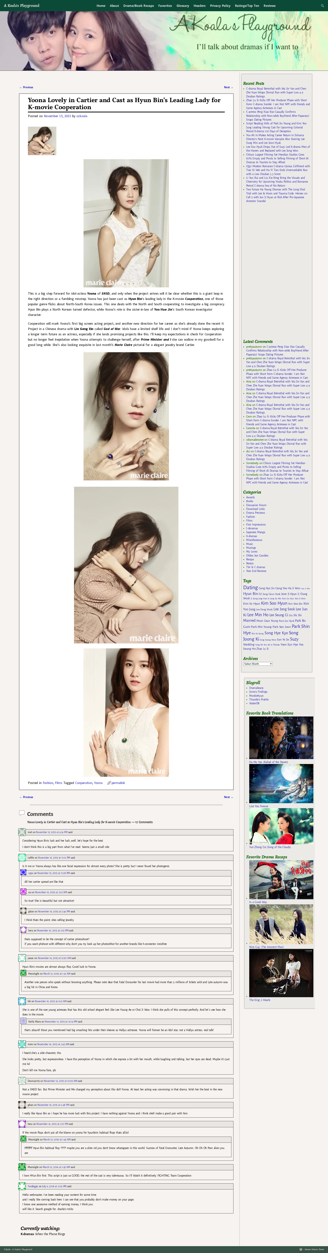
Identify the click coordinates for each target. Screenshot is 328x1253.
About (114, 6)
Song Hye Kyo (276, 633)
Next (228, 87)
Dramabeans (256, 687)
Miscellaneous (254, 539)
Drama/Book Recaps (138, 6)
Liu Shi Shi (295, 615)
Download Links (255, 508)
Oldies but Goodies (257, 555)
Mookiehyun (256, 695)
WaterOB (254, 703)
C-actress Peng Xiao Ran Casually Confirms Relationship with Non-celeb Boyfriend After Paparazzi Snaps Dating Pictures (277, 115)
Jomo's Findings (258, 691)
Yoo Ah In (268, 645)
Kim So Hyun (251, 603)
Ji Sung (254, 598)
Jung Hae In (263, 598)
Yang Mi (259, 645)
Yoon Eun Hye (289, 644)
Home (101, 6)
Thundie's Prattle (258, 699)
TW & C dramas (255, 567)
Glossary (183, 6)
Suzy (294, 639)
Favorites (165, 6)
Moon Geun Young (267, 620)
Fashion (48, 783)
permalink (118, 783)
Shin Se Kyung (258, 634)
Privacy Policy (220, 6)
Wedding (248, 644)
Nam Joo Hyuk (286, 621)
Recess (249, 563)
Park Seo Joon (282, 627)
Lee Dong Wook (264, 609)
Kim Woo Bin (295, 603)
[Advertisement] (271, 272)
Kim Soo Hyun (274, 603)
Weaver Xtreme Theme (314, 1249)
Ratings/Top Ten (247, 6)
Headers (200, 6)
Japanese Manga (255, 532)
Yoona (98, 783)
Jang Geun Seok (271, 594)
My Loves (251, 551)
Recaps (250, 559)
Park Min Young (261, 627)
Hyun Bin (250, 594)
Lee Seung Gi (278, 615)
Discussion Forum (256, 505)
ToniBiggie (33, 1186)
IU (260, 594)
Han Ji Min (305, 589)
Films (58, 783)
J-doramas (252, 528)
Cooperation (83, 783)
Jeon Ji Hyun (289, 593)
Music (249, 543)
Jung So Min (275, 598)
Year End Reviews (256, 570)
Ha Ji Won (294, 588)
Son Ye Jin (283, 639)
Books (249, 501)
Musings (251, 547)
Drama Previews (255, 512)
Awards (250, 497)
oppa (30, 873)
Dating (250, 587)
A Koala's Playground (21, 5)
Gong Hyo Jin (266, 588)
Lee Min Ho (257, 614)
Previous (26, 87)
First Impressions (256, 524)
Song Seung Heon (268, 640)
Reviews (270, 6)
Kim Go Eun (288, 598)
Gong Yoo (281, 588)
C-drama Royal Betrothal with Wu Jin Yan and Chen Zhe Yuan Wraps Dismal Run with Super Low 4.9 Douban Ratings (276, 92)
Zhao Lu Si (262, 648)
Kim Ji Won (300, 598)
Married (249, 620)
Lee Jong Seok (284, 609)
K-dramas (251, 536)
